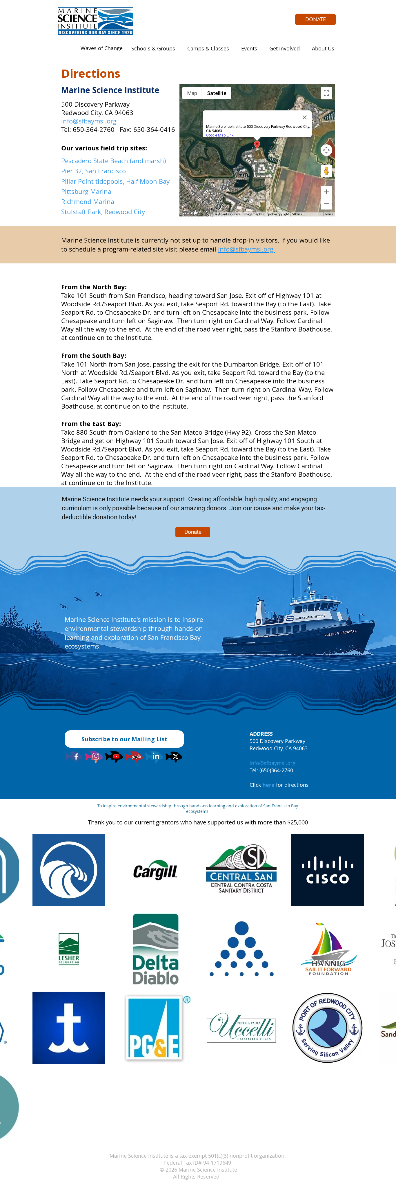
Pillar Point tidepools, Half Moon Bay (115, 181)
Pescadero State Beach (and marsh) (113, 160)
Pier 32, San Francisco (93, 171)
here (268, 785)
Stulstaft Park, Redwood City (103, 211)
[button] (151, 48)
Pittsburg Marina (86, 191)
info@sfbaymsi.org (89, 121)
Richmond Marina (87, 201)
